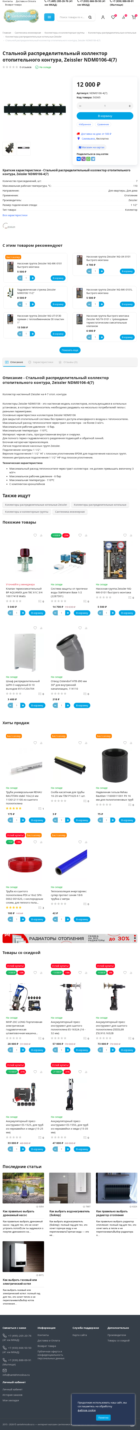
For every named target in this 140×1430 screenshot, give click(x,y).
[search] (90, 17)
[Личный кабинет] (103, 17)
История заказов (12, 1394)
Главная (7, 32)
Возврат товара (13, 4)
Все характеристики (15, 215)
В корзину (105, 116)
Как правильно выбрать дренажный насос (18, 1213)
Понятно (103, 1417)
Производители (117, 1335)
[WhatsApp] (88, 159)
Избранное (85, 124)
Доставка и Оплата (49, 1340)
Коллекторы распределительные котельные (112, 32)
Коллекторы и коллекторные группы (65, 32)
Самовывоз (88, 138)
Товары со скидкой (119, 1340)
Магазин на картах (92, 147)
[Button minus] (19, 278)
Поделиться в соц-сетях (92, 154)
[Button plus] (32, 278)
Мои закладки (11, 1400)
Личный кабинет (13, 1389)
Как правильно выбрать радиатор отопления (112, 1213)
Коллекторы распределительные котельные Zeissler (33, 36)
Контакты (43, 1335)
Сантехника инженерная (28, 32)
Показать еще (70, 350)
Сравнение (103, 124)
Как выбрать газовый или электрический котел (20, 1281)
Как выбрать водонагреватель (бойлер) (70, 1213)
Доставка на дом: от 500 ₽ (96, 133)
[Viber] (83, 159)
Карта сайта (80, 1335)
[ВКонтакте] (79, 159)
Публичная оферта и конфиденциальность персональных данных (51, 1355)
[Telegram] (93, 159)
